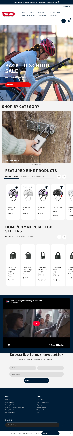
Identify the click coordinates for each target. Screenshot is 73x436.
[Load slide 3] (23, 98)
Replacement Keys (41, 407)
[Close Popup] (71, 433)
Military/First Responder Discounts (15, 407)
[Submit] (62, 425)
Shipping (39, 405)
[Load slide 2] (16, 98)
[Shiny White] (17, 190)
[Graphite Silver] (17, 193)
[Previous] (59, 176)
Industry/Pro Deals (10, 405)
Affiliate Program (10, 413)
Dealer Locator (9, 402)
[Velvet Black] (17, 187)
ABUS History (9, 400)
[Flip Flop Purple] (61, 193)
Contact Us (39, 400)
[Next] (64, 176)
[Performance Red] (61, 196)
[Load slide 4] (30, 98)
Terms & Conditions (11, 410)
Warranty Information (42, 410)
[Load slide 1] (9, 98)
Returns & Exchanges (42, 402)
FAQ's (38, 413)
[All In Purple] (17, 196)
